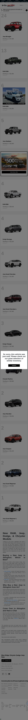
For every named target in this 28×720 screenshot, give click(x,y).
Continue (14, 365)
